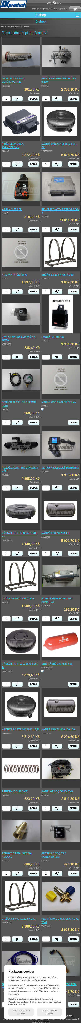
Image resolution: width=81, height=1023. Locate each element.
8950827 (5, 475)
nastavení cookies (41, 1022)
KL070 (4, 279)
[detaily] (33, 98)
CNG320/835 (47, 668)
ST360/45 (45, 279)
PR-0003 (5, 861)
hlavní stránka (57, 1019)
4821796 (5, 410)
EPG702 (44, 861)
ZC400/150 (46, 733)
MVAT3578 (6, 344)
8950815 (45, 86)
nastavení (48, 999)
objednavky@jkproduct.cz (15, 1019)
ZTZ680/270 (7, 541)
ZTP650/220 (46, 151)
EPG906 (5, 795)
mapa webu (71, 1019)
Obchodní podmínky (39, 1019)
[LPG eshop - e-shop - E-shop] (13, 4)
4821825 (45, 217)
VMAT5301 (46, 926)
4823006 (45, 471)
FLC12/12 (45, 606)
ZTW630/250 (7, 671)
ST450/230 (6, 923)
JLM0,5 (5, 213)
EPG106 (5, 151)
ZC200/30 (45, 537)
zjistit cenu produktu (42, 409)
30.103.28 (6, 86)
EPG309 (44, 406)
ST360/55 (6, 603)
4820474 (45, 341)
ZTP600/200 (7, 733)
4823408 (45, 795)
